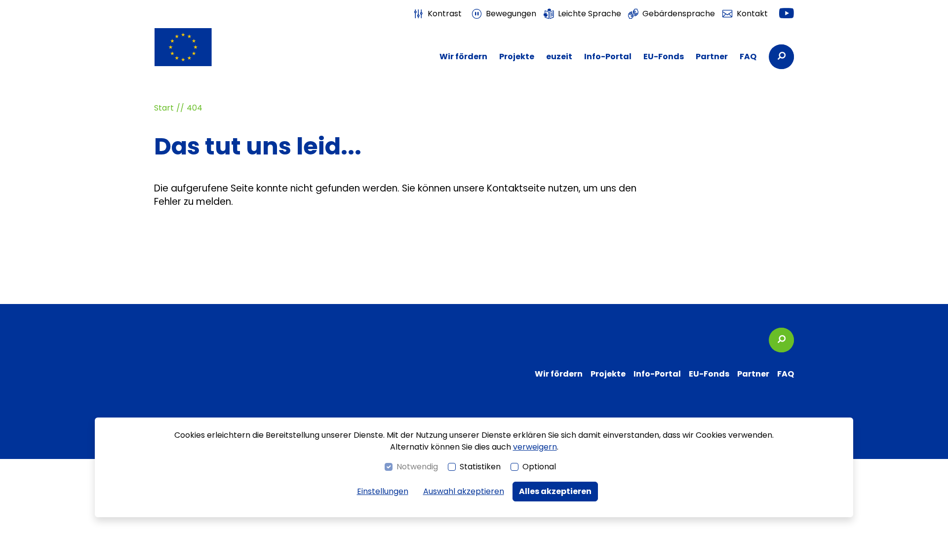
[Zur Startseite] (202, 47)
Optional (539, 466)
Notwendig (417, 466)
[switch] (437, 14)
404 (194, 108)
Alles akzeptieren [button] (555, 491)
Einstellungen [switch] (382, 491)
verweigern (535, 447)
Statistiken (480, 466)
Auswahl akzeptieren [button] (463, 491)
